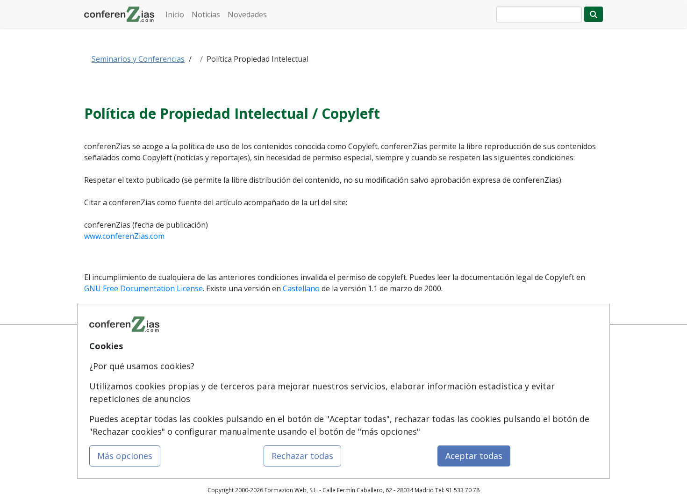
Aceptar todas (473, 455)
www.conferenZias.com (124, 236)
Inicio (174, 14)
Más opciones (124, 455)
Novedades (247, 14)
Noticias (206, 14)
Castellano (301, 288)
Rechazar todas (302, 455)
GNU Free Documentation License (143, 288)
